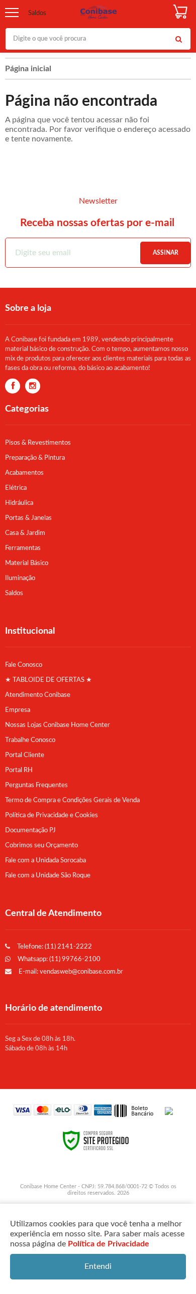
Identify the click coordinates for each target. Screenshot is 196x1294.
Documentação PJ (30, 830)
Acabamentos (24, 473)
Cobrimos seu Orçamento (41, 845)
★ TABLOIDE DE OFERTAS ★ (48, 680)
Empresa (17, 710)
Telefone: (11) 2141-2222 (54, 947)
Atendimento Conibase (37, 695)
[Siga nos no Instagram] (32, 387)
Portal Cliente (24, 755)
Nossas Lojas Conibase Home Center (57, 725)
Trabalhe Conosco (30, 740)
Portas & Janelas (28, 518)
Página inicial (28, 69)
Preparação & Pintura (35, 458)
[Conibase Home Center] (98, 13)
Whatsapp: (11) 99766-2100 (58, 959)
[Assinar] (165, 253)
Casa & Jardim (25, 533)
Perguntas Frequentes (36, 785)
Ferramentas (23, 548)
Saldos (37, 13)
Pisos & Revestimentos (38, 443)
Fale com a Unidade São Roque (47, 875)
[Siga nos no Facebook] (12, 387)
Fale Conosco (23, 665)
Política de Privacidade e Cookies (51, 815)
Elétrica (16, 488)
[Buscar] (178, 39)
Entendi (98, 1266)
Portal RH (19, 770)
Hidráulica (19, 503)
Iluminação (20, 578)
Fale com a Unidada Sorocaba (45, 860)
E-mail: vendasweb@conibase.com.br (70, 972)
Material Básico (26, 563)
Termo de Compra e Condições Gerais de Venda (72, 800)
